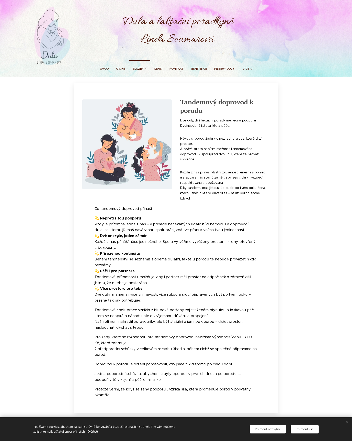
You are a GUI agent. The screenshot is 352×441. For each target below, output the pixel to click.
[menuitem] (104, 68)
